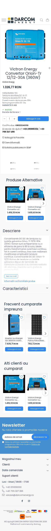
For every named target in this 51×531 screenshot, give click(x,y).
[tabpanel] (25, 45)
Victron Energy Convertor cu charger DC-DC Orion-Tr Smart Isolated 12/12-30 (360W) (35, 208)
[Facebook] (22, 500)
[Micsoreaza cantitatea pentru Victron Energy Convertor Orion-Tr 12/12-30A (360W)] (4, 118)
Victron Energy (8, 82)
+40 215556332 (13, 487)
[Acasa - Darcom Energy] (21, 20)
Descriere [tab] (11, 230)
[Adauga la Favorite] (21, 188)
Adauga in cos (33, 118)
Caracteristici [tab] (15, 288)
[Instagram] (29, 500)
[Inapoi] (49, 68)
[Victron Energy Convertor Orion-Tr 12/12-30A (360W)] (25, 45)
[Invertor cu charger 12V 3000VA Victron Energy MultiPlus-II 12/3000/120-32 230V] (14, 325)
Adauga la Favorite (14, 137)
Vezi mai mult (11, 276)
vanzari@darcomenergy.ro (19, 495)
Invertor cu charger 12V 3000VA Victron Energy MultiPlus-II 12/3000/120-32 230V (14, 339)
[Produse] (4, 20)
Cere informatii (12, 142)
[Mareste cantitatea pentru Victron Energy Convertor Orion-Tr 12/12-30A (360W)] (14, 118)
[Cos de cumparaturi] (47, 20)
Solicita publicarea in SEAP (17, 147)
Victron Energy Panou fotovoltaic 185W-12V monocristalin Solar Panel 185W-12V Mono (37, 339)
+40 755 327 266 (14, 491)
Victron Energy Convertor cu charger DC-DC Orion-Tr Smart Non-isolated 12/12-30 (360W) (14, 208)
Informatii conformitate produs (19, 281)
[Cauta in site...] (41, 20)
